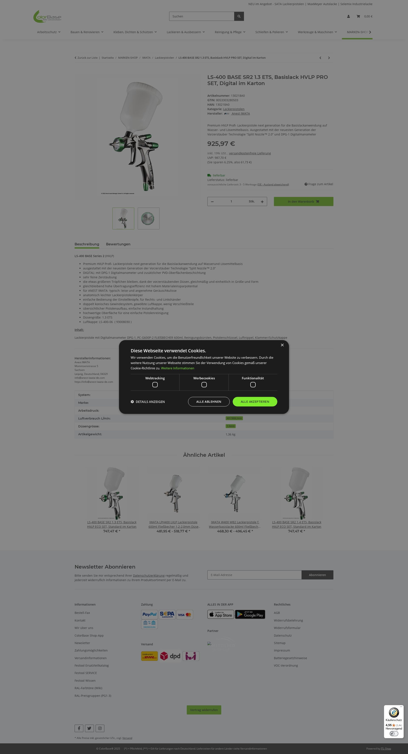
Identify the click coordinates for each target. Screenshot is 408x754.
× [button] (282, 345)
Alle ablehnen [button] (208, 402)
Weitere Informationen (177, 368)
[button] (148, 401)
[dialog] (204, 377)
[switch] (394, 733)
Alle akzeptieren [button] (255, 402)
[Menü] (401, 707)
